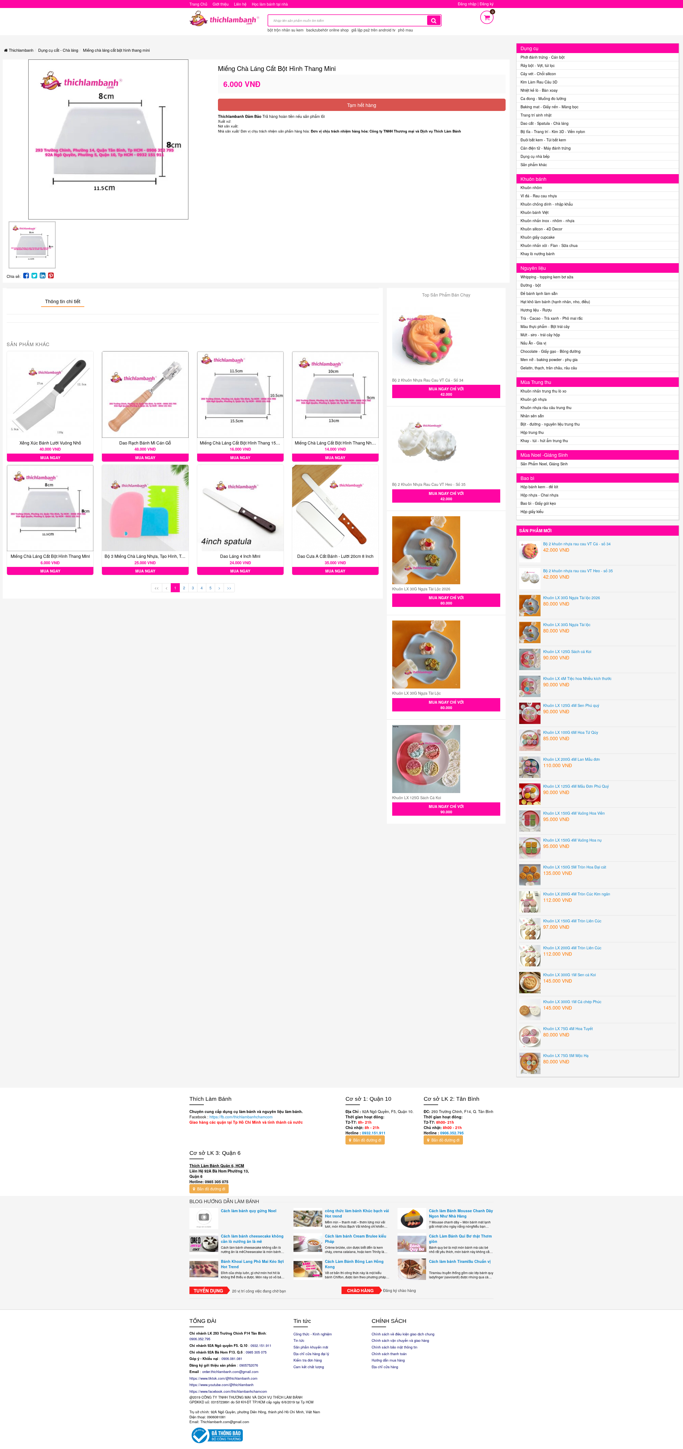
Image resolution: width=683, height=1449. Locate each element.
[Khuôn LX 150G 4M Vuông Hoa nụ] (530, 847)
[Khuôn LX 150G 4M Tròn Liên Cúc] (530, 928)
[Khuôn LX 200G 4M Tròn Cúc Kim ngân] (530, 901)
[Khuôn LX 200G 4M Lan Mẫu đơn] (530, 766)
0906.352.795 (452, 1132)
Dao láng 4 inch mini (240, 556)
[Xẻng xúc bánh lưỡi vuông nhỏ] (50, 394)
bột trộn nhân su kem (286, 30)
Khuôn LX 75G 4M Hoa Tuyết (568, 1028)
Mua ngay (50, 457)
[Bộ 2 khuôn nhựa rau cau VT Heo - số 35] (446, 446)
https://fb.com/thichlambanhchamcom (240, 1116)
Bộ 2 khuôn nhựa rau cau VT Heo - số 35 (429, 484)
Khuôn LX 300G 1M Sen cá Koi (569, 974)
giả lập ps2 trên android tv (373, 30)
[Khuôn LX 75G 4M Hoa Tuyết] (530, 1035)
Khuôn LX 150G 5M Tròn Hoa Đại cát (574, 867)
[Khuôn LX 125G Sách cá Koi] (446, 759)
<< (156, 587)
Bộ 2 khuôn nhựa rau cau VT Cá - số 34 (427, 380)
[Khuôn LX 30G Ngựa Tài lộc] (446, 655)
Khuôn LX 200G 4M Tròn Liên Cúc (572, 947)
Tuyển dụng (208, 1290)
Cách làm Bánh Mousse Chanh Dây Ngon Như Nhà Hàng (461, 1213)
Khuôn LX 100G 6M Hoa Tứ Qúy (570, 732)
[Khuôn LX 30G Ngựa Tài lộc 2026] (446, 550)
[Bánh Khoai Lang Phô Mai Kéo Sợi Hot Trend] (203, 1269)
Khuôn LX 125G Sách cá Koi (416, 797)
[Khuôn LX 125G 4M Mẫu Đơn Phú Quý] (530, 793)
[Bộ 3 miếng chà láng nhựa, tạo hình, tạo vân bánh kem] (145, 508)
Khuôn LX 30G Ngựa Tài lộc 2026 (421, 588)
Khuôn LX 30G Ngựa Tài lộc (416, 693)
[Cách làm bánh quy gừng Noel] (203, 1218)
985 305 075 (257, 1352)
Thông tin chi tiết (62, 301)
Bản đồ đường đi (366, 1140)
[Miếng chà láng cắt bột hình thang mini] (50, 508)
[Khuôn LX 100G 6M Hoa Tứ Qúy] (530, 739)
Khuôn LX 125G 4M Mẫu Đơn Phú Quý (576, 786)
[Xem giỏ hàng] (487, 16)
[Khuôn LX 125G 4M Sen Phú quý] (530, 712)
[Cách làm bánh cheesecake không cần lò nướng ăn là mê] (203, 1244)
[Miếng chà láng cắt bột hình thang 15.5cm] (240, 394)
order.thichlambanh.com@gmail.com (230, 1371)
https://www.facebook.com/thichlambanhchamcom (228, 1391)
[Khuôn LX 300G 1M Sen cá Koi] (530, 981)
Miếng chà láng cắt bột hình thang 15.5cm (242, 443)
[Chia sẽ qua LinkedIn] (42, 275)
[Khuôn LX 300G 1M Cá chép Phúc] (530, 1008)
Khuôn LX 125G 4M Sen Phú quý (571, 705)
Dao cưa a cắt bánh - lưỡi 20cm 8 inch (335, 556)
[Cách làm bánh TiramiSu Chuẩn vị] (412, 1269)
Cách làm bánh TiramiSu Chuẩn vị (460, 1261)
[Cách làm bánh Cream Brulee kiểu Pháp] (307, 1244)
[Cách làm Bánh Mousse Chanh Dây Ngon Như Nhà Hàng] (412, 1218)
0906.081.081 (231, 1358)
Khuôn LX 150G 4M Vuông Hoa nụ (572, 840)
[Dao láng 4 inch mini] (240, 508)
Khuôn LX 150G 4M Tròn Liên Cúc (572, 920)
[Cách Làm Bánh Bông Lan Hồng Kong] (307, 1269)
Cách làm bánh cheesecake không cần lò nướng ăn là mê (252, 1238)
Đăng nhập (467, 3)
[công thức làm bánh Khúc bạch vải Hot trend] (307, 1218)
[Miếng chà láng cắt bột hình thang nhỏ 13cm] (335, 394)
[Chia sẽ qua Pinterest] (51, 275)
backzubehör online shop (327, 30)
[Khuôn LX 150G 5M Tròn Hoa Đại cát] (530, 874)
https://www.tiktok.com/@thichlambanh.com (223, 1378)
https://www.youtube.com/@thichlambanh (221, 1384)
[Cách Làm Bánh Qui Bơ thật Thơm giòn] (412, 1244)
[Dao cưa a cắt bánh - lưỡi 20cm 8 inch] (335, 508)
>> (229, 587)
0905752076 (248, 1365)
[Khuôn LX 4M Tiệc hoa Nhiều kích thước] (530, 685)
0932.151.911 (374, 1132)
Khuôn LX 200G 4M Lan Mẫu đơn (571, 759)
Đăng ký (487, 3)
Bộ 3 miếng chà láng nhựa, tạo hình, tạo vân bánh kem (160, 556)
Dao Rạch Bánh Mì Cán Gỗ (145, 443)
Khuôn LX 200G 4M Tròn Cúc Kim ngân (576, 893)
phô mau (405, 30)
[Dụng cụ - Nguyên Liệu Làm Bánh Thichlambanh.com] (224, 18)
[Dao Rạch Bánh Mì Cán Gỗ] (145, 394)
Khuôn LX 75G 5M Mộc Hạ (566, 1055)
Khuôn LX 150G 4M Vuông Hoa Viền (574, 813)
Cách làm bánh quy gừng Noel (248, 1210)
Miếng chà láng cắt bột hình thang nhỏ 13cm (340, 443)
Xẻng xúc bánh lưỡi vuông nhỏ (50, 443)
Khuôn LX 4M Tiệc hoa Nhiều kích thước (577, 678)
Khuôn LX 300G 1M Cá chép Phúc (572, 1001)
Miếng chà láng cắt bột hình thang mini (50, 556)
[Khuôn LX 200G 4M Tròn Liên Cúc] (530, 955)
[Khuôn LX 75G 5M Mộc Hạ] (530, 1062)
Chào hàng (360, 1290)
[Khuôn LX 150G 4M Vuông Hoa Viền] (530, 820)
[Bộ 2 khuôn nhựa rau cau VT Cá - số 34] (446, 341)
